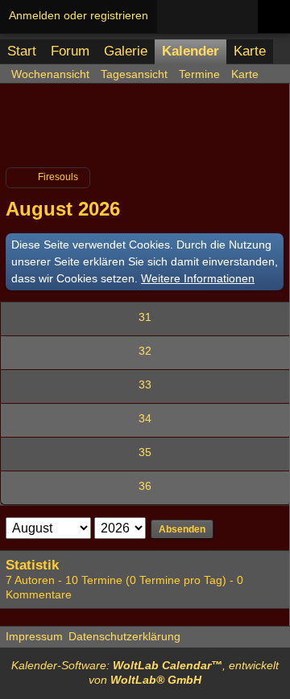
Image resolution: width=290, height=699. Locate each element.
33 (145, 384)
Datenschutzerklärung (124, 636)
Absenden (182, 529)
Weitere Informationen (198, 278)
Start (21, 51)
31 (145, 316)
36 (145, 485)
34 (145, 418)
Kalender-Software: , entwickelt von (145, 672)
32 (145, 350)
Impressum (34, 636)
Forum (70, 51)
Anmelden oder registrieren (78, 15)
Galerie (125, 51)
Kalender (190, 51)
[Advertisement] (145, 132)
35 (145, 452)
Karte (250, 51)
